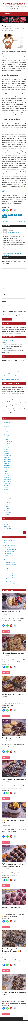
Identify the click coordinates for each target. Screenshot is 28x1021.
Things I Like (8, 553)
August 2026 (7, 422)
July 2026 (6, 424)
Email (3, 294)
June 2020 (6, 430)
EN (4, 542)
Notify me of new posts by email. (11, 315)
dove (4, 191)
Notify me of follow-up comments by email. (14, 311)
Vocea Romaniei (21, 221)
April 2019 (6, 439)
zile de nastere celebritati (10, 376)
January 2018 (7, 457)
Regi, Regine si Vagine (10, 578)
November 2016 (7, 481)
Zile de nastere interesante (11, 585)
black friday (5, 221)
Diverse (7, 566)
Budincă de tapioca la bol (11, 612)
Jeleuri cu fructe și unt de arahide (14, 779)
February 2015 (7, 510)
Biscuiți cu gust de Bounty (11, 738)
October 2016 (7, 483)
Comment (5, 267)
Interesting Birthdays (10, 545)
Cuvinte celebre (7, 368)
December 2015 (7, 497)
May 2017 (6, 473)
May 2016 (6, 487)
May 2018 (6, 449)
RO (4, 559)
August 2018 (7, 443)
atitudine (4, 214)
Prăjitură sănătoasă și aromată (13, 653)
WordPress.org (7, 528)
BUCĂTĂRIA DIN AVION (10, 540)
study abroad (7, 372)
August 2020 (7, 428)
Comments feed (7, 526)
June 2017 (6, 471)
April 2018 (6, 451)
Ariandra (17, 28)
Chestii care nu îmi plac (10, 564)
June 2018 (6, 447)
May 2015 (6, 506)
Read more (6, 631)
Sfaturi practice (8, 581)
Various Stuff (8, 557)
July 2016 (6, 485)
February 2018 (7, 455)
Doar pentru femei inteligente (12, 568)
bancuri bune (7, 364)
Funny (6, 570)
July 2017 (6, 469)
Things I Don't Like (9, 551)
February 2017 (7, 477)
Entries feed (6, 524)
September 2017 (8, 465)
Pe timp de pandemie (10, 574)
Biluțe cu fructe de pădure (11, 907)
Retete (6, 579)
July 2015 (6, 504)
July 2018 (6, 445)
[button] (14, 810)
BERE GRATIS (7, 366)
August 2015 (7, 502)
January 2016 (7, 495)
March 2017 (6, 475)
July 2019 (6, 437)
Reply (4, 247)
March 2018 (6, 453)
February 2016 (7, 493)
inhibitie (4, 216)
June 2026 (6, 426)
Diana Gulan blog (8, 344)
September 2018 (8, 441)
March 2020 (6, 436)
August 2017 (7, 467)
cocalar (10, 214)
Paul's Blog (6, 350)
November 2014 (7, 512)
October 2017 (7, 463)
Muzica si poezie (9, 572)
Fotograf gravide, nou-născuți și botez (11, 379)
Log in (5, 522)
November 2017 (7, 461)
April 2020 (6, 434)
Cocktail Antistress (14, 3)
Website (4, 301)
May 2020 (6, 432)
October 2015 (7, 500)
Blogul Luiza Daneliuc (9, 340)
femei (15, 214)
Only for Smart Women (10, 549)
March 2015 (6, 508)
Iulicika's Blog (7, 346)
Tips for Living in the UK (10, 555)
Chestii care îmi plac (10, 562)
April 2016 (6, 489)
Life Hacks (7, 547)
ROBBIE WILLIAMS (8, 370)
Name (3, 288)
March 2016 (6, 491)
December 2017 (7, 459)
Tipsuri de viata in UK (10, 583)
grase (19, 214)
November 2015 (7, 499)
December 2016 (7, 479)
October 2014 (7, 514)
